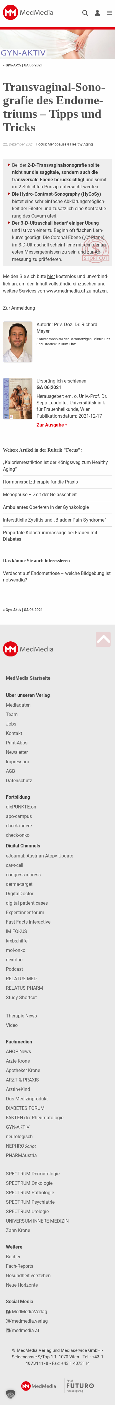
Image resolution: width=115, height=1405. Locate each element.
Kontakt (14, 733)
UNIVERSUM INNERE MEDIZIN (37, 1221)
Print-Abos (16, 743)
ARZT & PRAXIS (22, 1080)
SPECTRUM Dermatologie (33, 1174)
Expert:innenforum (25, 912)
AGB (10, 771)
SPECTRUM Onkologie (29, 1183)
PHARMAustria (21, 1155)
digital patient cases (27, 903)
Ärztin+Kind (18, 1089)
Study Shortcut (21, 997)
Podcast (14, 969)
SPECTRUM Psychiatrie (30, 1202)
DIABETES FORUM (25, 1108)
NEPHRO (21, 1146)
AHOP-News (18, 1051)
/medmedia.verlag (29, 1321)
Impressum (17, 761)
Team (12, 714)
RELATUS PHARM (24, 988)
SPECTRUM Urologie (27, 1211)
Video (12, 1025)
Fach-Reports (19, 1266)
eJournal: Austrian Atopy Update (39, 856)
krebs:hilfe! (17, 941)
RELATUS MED (21, 978)
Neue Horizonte (22, 1285)
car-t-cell (14, 865)
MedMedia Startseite (28, 678)
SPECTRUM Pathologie (30, 1192)
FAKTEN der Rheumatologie (34, 1117)
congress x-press (23, 875)
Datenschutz (19, 780)
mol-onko (15, 950)
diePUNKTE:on (21, 807)
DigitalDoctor (19, 893)
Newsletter (17, 752)
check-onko (17, 835)
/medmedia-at (24, 1330)
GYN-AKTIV (17, 1127)
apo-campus (19, 816)
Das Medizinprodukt (27, 1099)
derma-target (19, 884)
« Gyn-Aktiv (12, 65)
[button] (10, 1394)
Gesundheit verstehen (28, 1275)
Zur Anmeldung (19, 308)
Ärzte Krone (18, 1061)
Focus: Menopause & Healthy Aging (64, 144)
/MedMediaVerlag (28, 1311)
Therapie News (21, 1016)
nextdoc (14, 960)
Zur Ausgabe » (52, 425)
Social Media (19, 1301)
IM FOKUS (16, 931)
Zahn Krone (18, 1230)
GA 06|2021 (33, 65)
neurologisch (19, 1136)
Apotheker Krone (23, 1070)
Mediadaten (18, 705)
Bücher (13, 1256)
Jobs (11, 724)
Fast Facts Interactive (28, 922)
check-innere (19, 826)
